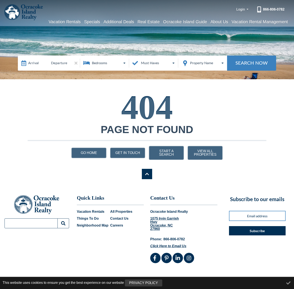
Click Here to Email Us (168, 246)
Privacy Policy (143, 283)
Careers (116, 225)
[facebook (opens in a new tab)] (155, 258)
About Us (219, 21)
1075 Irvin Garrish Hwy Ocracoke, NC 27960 (164, 224)
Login (241, 9)
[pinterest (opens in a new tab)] (166, 258)
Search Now (251, 63)
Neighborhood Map (92, 225)
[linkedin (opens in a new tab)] (178, 258)
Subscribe (257, 231)
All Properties (121, 211)
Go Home (89, 153)
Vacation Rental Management (260, 21)
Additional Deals (119, 21)
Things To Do (88, 218)
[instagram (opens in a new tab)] (189, 258)
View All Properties (205, 152)
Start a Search (166, 152)
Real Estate (149, 21)
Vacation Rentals (65, 21)
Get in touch (127, 153)
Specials (92, 21)
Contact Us (119, 218)
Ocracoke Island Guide (185, 21)
